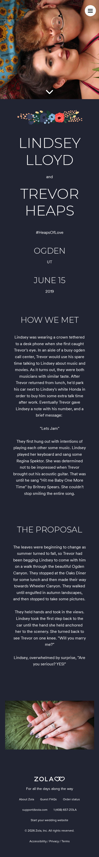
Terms (65, 841)
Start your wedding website (49, 820)
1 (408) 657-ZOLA (65, 810)
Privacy (54, 841)
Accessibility (38, 841)
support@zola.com (34, 810)
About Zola (26, 799)
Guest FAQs (48, 799)
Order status (71, 799)
